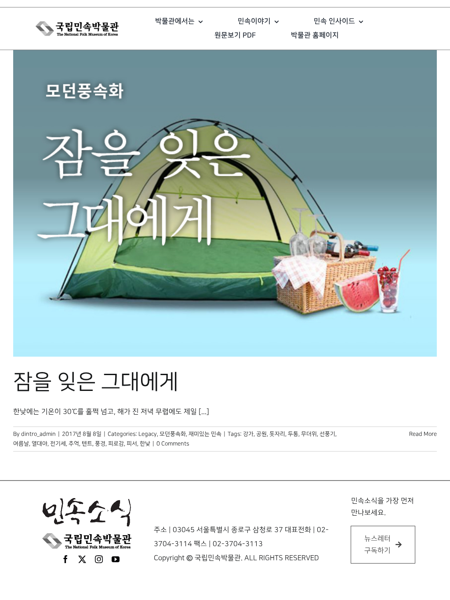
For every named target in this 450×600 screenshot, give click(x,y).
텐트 (87, 444)
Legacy (147, 434)
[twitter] (82, 559)
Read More (423, 434)
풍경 (100, 444)
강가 (248, 434)
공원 (261, 434)
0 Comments (172, 444)
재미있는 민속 (205, 434)
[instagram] (99, 559)
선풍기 (327, 434)
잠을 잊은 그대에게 (95, 382)
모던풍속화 (173, 434)
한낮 (145, 444)
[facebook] (65, 559)
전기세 (58, 444)
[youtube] (116, 559)
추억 (74, 444)
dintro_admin (38, 434)
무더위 (309, 434)
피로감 (116, 444)
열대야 (39, 444)
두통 (293, 434)
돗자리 (277, 434)
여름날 (21, 444)
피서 (132, 444)
